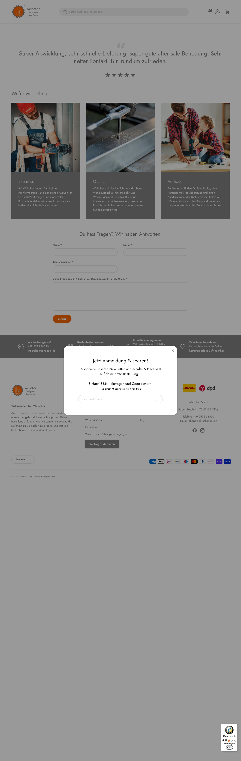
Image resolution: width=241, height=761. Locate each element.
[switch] (229, 747)
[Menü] (235, 726)
